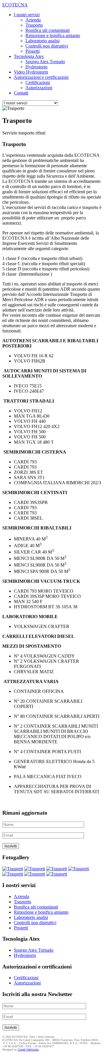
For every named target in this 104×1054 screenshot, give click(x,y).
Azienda (33, 19)
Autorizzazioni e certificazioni (41, 77)
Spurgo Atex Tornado (45, 61)
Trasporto (34, 25)
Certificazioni (37, 82)
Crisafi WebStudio (28, 1049)
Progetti (32, 51)
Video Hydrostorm (31, 72)
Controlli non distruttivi (46, 45)
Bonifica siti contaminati (47, 30)
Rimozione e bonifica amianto (52, 35)
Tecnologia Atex (29, 56)
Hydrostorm (36, 66)
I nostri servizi (27, 14)
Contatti (21, 92)
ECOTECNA (15, 4)
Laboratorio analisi (42, 40)
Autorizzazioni (38, 87)
